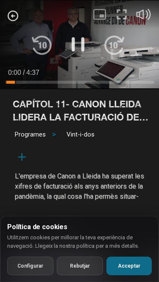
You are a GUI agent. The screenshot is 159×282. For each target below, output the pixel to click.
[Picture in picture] (99, 14)
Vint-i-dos (81, 134)
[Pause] (78, 44)
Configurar (30, 266)
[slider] (79, 83)
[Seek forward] (114, 44)
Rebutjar (80, 266)
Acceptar (129, 266)
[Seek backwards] (42, 44)
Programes (30, 134)
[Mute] (143, 14)
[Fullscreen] (121, 14)
